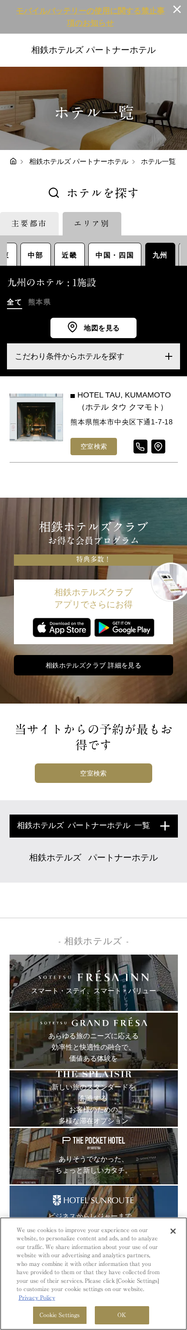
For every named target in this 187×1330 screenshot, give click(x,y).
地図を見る (101, 328)
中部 (35, 255)
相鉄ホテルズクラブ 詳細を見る (94, 665)
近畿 (69, 255)
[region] (93, 1273)
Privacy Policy (37, 1298)
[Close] (173, 1231)
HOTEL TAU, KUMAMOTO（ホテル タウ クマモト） (124, 401)
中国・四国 (115, 255)
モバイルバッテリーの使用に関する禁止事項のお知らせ (90, 17)
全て (14, 302)
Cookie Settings (60, 1315)
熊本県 (39, 302)
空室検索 (93, 446)
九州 (160, 255)
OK (121, 1315)
